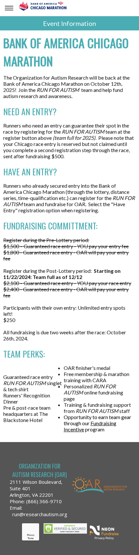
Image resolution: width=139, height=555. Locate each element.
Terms (30, 538)
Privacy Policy (104, 538)
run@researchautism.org (39, 514)
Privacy (31, 535)
